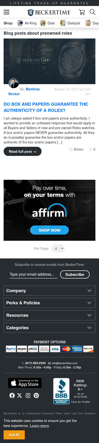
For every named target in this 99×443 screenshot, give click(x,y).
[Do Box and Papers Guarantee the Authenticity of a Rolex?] (49, 60)
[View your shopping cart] (82, 12)
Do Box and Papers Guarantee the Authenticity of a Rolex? (46, 107)
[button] (6, 12)
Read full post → (22, 151)
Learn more (39, 425)
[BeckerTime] (48, 12)
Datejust (74, 23)
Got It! (14, 434)
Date (51, 23)
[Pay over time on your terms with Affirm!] (49, 210)
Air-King (31, 23)
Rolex (78, 149)
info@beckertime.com (64, 363)
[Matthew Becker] (14, 89)
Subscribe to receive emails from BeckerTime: (50, 264)
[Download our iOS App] (25, 383)
